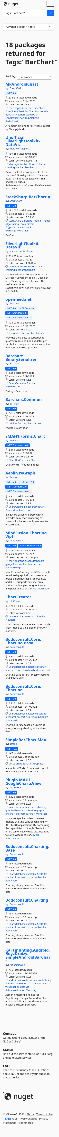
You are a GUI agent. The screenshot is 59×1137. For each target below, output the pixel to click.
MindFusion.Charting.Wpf (26, 534)
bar (30, 564)
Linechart (29, 506)
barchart (30, 167)
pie (7, 567)
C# (10, 616)
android (13, 980)
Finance (46, 220)
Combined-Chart (14, 111)
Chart (12, 460)
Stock (28, 227)
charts (41, 164)
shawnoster (16, 251)
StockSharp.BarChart (26, 197)
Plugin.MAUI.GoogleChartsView (23, 781)
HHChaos (15, 601)
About (30, 1114)
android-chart (25, 980)
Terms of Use (44, 1114)
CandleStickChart (14, 117)
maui (11, 807)
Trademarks (25, 1123)
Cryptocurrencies (15, 227)
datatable (31, 666)
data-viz (24, 986)
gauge (8, 564)
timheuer (28, 251)
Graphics (38, 763)
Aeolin (13, 477)
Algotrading (12, 224)
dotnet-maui (22, 807)
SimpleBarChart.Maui (26, 740)
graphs (40, 810)
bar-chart (10, 983)
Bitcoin (30, 224)
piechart (20, 167)
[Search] (50, 13)
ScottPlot (42, 713)
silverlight (14, 164)
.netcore (20, 510)
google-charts (13, 810)
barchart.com (38, 333)
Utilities (13, 423)
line (15, 564)
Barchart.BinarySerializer (21, 357)
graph (28, 560)
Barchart (14, 303)
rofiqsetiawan (17, 964)
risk (18, 670)
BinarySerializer (17, 383)
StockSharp (16, 200)
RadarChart (11, 121)
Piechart (39, 506)
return (24, 670)
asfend (13, 743)
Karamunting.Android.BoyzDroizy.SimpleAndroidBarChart (27, 955)
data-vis (37, 983)
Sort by (10, 76)
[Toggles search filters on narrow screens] (50, 27)
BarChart (30, 111)
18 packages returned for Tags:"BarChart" (28, 53)
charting (10, 167)
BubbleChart (32, 117)
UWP (15, 616)
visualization (29, 810)
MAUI (12, 763)
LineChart (39, 108)
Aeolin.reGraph (20, 473)
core (28, 510)
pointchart (44, 670)
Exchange (10, 230)
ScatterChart (32, 114)
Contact (9, 1033)
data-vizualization (15, 990)
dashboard (38, 560)
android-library (42, 980)
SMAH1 (14, 440)
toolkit (24, 164)
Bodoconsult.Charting (26, 900)
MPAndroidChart (21, 84)
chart (11, 108)
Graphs (19, 506)
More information (40, 588)
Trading (36, 220)
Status (8, 1049)
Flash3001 (15, 88)
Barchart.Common (23, 399)
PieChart (10, 619)
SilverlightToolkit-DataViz (22, 245)
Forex (23, 224)
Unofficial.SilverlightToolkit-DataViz (22, 141)
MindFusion (16, 540)
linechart (23, 564)
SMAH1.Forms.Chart (25, 436)
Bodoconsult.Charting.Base (27, 848)
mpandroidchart (24, 108)
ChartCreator (18, 597)
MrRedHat (15, 787)
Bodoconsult (17, 647)
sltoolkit (32, 164)
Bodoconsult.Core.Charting (23, 688)
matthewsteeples (19, 148)
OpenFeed (14, 333)
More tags (22, 230)
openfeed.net (18, 299)
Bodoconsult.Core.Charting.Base (23, 641)
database (20, 666)
